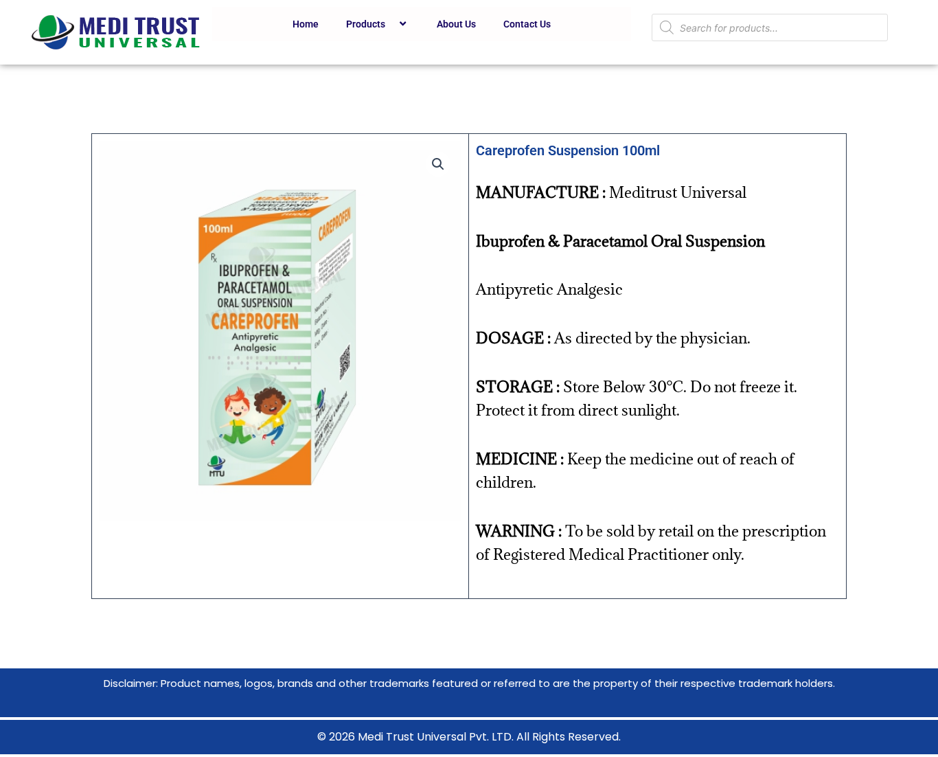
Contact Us (527, 24)
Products (365, 24)
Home (306, 24)
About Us (456, 24)
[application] (391, 24)
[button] (438, 164)
